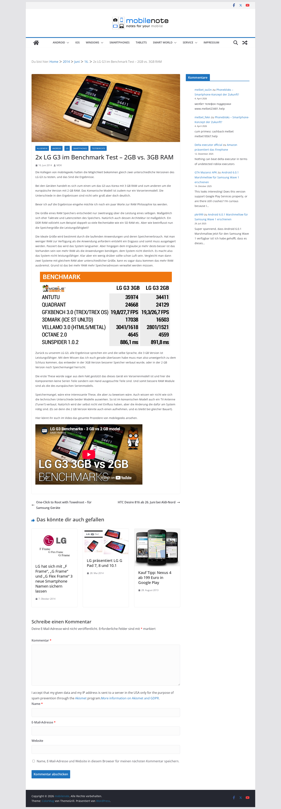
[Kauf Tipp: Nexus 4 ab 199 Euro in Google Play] (157, 531)
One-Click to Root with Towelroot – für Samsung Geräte (64, 505)
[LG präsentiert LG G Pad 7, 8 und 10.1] (106, 531)
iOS (77, 42)
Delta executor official (208, 145)
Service (188, 42)
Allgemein (42, 148)
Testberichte (98, 148)
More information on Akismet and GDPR (130, 698)
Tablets (141, 42)
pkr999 (199, 214)
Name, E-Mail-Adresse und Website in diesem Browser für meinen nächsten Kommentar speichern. (108, 761)
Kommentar (41, 640)
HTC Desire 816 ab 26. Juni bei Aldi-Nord (146, 502)
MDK (59, 165)
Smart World (162, 42)
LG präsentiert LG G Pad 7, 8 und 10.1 (104, 563)
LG (67, 148)
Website (37, 741)
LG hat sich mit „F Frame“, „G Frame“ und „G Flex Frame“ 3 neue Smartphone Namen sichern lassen (53, 579)
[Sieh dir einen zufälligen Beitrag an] (244, 42)
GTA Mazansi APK (206, 172)
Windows (92, 42)
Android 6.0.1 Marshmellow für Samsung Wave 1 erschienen (217, 177)
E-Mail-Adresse (44, 722)
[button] (67, 43)
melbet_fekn (202, 117)
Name (37, 704)
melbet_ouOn (203, 89)
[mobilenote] (36, 42)
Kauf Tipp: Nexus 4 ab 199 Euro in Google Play (154, 577)
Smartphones (120, 42)
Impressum (211, 42)
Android (59, 42)
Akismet (81, 698)
